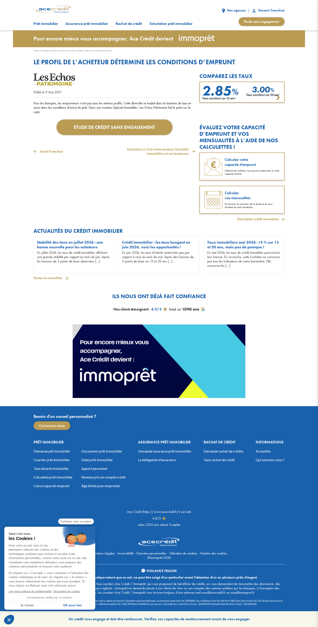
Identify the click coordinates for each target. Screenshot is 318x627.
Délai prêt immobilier (97, 460)
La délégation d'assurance (157, 460)
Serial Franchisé (51, 151)
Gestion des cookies (213, 553)
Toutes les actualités (48, 278)
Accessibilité (125, 553)
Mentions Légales (103, 553)
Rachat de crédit (129, 23)
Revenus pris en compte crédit (103, 477)
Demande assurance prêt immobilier (164, 451)
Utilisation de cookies (183, 553)
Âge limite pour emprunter (100, 486)
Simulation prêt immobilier (170, 23)
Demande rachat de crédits (223, 451)
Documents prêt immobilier (101, 451)
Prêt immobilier (46, 23)
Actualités (263, 451)
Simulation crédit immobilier (258, 219)
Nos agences (236, 10)
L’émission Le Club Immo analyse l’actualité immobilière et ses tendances (158, 151)
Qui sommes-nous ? (270, 460)
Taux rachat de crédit (219, 460)
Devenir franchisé (270, 10)
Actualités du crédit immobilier (53, 50)
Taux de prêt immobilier (51, 468)
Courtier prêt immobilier (52, 460)
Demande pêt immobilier (52, 451)
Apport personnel (94, 468)
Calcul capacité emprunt (51, 486)
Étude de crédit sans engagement (114, 127)
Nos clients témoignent (130, 309)
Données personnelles (152, 553)
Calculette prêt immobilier (53, 477)
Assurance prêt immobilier (87, 23)
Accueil (36, 50)
